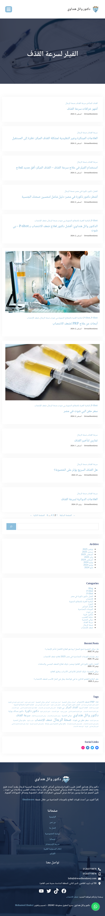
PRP (97, 702)
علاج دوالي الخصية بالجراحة (74, 724)
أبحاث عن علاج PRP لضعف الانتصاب (75, 324)
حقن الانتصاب (15, 708)
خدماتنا (52, 839)
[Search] (11, 526)
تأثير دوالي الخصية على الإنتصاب (47, 708)
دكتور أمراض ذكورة (45, 712)
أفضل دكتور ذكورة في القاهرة (16, 702)
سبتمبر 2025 (87, 552)
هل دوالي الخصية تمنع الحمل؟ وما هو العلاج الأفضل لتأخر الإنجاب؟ (72, 649)
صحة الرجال (70, 103)
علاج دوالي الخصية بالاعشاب (91, 724)
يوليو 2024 (88, 562)
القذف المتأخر (92, 103)
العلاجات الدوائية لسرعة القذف (79, 499)
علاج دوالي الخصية (19, 721)
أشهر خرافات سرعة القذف (82, 109)
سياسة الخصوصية (52, 834)
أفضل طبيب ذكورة (56, 705)
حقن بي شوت (63, 712)
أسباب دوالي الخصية (68, 702)
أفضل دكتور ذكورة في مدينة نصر (90, 705)
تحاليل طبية (88, 615)
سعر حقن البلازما (94, 721)
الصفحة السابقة (67, 515)
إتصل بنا (52, 828)
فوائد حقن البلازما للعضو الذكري (20, 724)
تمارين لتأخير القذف (86, 441)
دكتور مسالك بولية (16, 711)
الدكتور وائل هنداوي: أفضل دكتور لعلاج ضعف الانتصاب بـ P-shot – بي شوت (55, 228)
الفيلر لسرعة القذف (94, 708)
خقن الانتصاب (55, 712)
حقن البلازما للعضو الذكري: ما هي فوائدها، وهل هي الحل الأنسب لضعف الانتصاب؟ (66, 679)
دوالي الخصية (87, 620)
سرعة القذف (81, 103)
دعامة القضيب (87, 617)
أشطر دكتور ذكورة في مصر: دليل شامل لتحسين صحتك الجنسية (60, 197)
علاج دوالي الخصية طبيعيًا (37, 724)
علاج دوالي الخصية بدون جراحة (55, 724)
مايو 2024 (88, 568)
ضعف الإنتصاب (40, 221)
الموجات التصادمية (85, 609)
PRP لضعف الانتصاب (85, 702)
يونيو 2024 (88, 565)
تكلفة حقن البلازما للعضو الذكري (28, 708)
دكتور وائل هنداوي (86, 715)
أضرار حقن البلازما (56, 702)
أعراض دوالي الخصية (43, 702)
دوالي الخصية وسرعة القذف (39, 716)
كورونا (86, 727)
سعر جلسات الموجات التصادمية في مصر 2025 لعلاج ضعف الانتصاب (71, 657)
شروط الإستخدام (52, 844)
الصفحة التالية (37, 515)
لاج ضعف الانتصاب (78, 727)
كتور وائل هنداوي (94, 727)
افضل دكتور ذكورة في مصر (86, 191)
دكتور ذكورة (32, 711)
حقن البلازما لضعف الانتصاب (91, 712)
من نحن (52, 822)
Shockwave (28, 800)
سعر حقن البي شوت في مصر (81, 411)
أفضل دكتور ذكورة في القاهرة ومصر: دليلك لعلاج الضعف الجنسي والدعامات (68, 664)
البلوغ (90, 604)
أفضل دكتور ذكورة (29, 702)
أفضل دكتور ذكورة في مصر (71, 705)
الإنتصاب (89, 599)
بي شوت (61, 221)
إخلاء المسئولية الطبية (52, 849)
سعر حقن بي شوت (81, 720)
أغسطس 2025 (87, 554)
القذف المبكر (72, 707)
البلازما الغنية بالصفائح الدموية (78, 221)
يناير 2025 (88, 557)
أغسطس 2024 (87, 560)
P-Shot (94, 221)
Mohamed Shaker (24, 905)
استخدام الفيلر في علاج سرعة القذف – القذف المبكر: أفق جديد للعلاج (57, 168)
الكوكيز (52, 853)
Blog (90, 588)
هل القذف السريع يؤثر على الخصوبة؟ (76, 470)
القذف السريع (83, 708)
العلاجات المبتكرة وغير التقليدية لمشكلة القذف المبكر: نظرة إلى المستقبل (55, 138)
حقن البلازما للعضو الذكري (75, 712)
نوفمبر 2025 (88, 549)
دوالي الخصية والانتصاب (53, 716)
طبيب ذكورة (30, 721)
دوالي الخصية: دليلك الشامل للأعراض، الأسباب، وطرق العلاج (74, 672)
